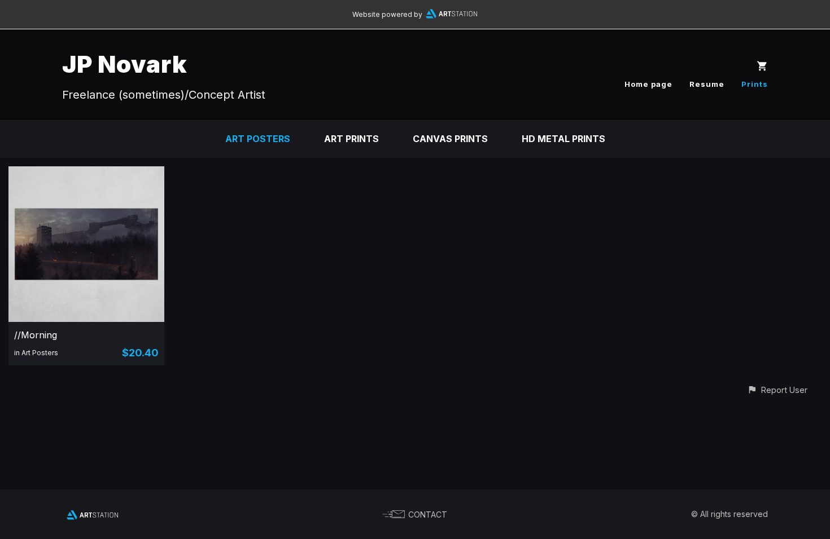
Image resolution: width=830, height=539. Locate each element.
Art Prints (351, 138)
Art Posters (257, 138)
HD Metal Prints (563, 138)
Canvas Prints (450, 138)
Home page (648, 84)
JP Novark (124, 64)
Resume (706, 84)
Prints (754, 84)
